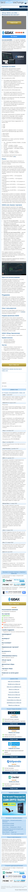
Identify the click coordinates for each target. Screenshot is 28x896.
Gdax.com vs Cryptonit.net (14, 681)
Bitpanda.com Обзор (14, 766)
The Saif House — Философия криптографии (13, 834)
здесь (14, 156)
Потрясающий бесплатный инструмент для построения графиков (13, 829)
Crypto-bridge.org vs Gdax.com (14, 700)
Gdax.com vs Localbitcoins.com (14, 686)
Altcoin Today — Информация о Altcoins (12, 827)
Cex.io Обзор (14, 717)
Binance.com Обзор (14, 732)
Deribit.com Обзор (14, 781)
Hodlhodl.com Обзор (14, 748)
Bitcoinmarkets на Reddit (8, 823)
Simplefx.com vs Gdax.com (14, 684)
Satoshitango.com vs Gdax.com (14, 702)
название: (4, 382)
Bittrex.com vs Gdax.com (14, 697)
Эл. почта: (4, 386)
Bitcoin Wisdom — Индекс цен (10, 832)
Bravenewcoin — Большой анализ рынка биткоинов (12, 821)
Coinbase (23, 311)
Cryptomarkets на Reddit (8, 825)
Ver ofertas (14, 36)
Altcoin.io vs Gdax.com (14, 689)
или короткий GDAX (7, 39)
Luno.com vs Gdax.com (14, 692)
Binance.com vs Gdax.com (14, 694)
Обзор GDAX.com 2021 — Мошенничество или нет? (11, 886)
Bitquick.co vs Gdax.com (14, 705)
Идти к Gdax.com (14, 365)
